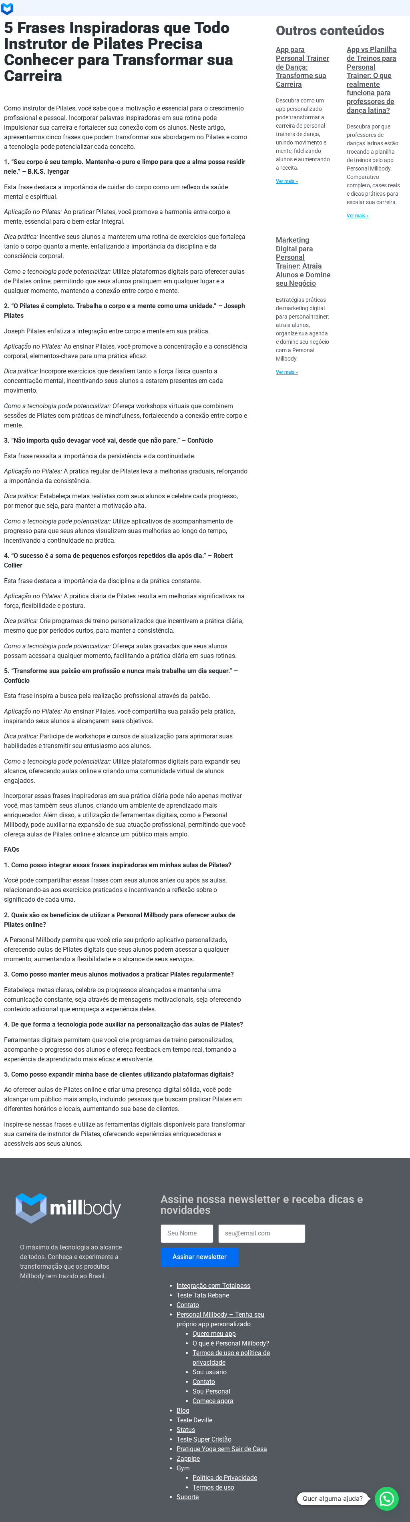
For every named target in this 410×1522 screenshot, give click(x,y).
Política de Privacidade (225, 1478)
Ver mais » (287, 181)
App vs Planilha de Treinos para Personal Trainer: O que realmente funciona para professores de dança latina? (372, 79)
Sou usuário (210, 1372)
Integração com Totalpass (213, 1285)
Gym (183, 1468)
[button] (387, 1499)
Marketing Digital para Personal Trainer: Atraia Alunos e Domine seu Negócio (303, 261)
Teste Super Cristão (204, 1439)
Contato (188, 1305)
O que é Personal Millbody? (231, 1343)
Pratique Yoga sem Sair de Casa (222, 1449)
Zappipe (188, 1458)
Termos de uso (213, 1487)
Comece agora (213, 1401)
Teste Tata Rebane (203, 1295)
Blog (183, 1410)
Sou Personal (211, 1391)
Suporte (188, 1497)
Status (186, 1430)
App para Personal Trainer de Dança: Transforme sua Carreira (302, 66)
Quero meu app (214, 1334)
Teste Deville (194, 1420)
